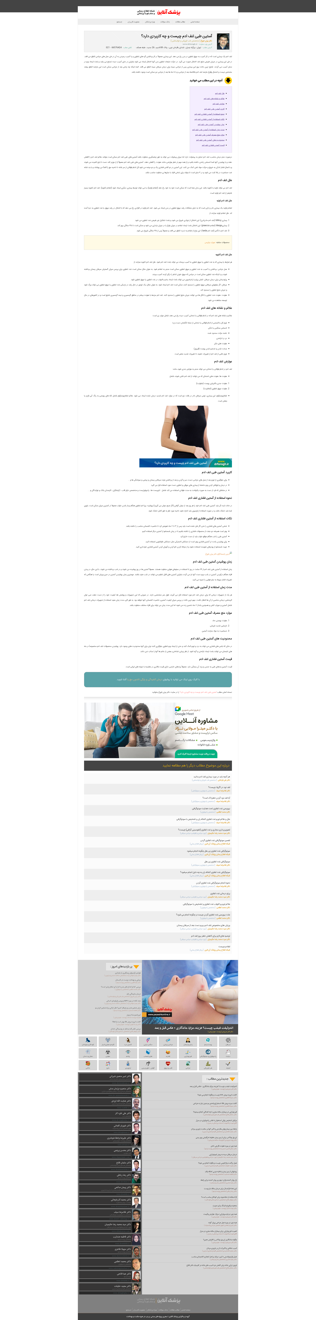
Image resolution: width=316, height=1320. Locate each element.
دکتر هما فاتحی (124, 1274)
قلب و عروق (168, 1068)
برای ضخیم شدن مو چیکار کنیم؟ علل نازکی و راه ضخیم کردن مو (118, 1008)
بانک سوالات (165, 22)
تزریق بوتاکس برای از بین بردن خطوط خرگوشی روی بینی (216, 1137)
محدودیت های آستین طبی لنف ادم (210, 140)
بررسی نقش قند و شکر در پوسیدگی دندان (126, 1028)
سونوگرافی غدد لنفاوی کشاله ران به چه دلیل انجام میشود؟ (205, 872)
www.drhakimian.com (121, 1231)
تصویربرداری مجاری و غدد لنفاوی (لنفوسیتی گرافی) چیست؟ (204, 830)
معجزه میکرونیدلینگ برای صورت (225, 1205)
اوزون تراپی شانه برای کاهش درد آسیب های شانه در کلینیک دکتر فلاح (212, 1265)
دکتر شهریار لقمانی (122, 1126)
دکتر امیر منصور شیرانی (120, 1076)
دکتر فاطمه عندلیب (122, 1237)
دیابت (228, 1056)
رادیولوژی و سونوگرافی (208, 1056)
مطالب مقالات (180, 22)
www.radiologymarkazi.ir (119, 1268)
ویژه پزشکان (150, 22)
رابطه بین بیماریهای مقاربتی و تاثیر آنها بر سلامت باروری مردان (214, 1129)
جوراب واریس (210, 242)
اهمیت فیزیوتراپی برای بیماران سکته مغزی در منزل (218, 1231)
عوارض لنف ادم (218, 104)
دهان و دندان (88, 1056)
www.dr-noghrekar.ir (121, 1120)
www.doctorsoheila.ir (121, 1255)
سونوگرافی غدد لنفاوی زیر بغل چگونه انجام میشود (208, 851)
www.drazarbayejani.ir (120, 1206)
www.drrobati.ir (123, 1181)
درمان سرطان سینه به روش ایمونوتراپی (223, 1154)
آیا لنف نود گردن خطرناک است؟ (216, 798)
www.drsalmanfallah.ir (120, 1169)
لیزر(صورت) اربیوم (134, 1015)
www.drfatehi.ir (123, 1280)
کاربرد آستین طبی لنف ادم (214, 109)
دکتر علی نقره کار (123, 1113)
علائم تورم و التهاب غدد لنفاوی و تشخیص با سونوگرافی (206, 904)
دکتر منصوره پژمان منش (120, 1089)
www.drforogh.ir (190, 44)
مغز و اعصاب (148, 1056)
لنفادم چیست (224, 946)
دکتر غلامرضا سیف (210, 790)
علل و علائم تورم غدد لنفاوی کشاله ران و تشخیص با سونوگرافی (203, 819)
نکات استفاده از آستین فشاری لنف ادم (209, 119)
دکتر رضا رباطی (124, 1175)
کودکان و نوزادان (88, 1044)
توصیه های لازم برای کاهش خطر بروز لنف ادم (210, 936)
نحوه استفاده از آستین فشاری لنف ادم (209, 114)
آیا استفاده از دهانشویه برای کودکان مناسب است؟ (219, 1197)
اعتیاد (228, 1068)
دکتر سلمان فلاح (123, 1163)
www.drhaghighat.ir (121, 1292)
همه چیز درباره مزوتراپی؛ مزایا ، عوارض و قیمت (220, 1214)
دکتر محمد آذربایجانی (121, 1200)
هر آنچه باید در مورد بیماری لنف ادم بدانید (212, 777)
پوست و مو (208, 1044)
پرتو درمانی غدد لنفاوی (220, 893)
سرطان (228, 1044)
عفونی (108, 1056)
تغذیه (168, 1056)
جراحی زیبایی (168, 1044)
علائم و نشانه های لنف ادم (214, 98)
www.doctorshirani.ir (121, 1083)
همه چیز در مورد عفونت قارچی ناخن (224, 1146)
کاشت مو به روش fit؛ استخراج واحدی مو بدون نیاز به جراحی (215, 1103)
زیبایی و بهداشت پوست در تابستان (128, 980)
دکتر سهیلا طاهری (123, 1249)
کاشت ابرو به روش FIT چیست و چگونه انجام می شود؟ (217, 1095)
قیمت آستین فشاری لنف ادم (213, 145)
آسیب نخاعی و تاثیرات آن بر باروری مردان (222, 1248)
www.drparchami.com (121, 1157)
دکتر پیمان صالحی (122, 1187)
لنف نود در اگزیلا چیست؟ (219, 787)
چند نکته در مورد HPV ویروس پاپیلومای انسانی (123, 1000)
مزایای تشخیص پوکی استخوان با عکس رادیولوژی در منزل (216, 1120)
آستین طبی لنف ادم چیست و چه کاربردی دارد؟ (198, 692)
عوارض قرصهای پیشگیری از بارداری (128, 973)
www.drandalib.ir (122, 1243)
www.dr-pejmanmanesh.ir (119, 1095)
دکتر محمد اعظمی (215, 812)
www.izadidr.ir (123, 1107)
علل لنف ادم (219, 93)
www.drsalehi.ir (123, 1194)
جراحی (188, 1068)
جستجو (119, 22)
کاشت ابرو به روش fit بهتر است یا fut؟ (126, 1021)
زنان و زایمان (188, 1044)
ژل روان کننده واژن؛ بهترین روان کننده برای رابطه (219, 1180)
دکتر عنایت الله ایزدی (121, 1101)
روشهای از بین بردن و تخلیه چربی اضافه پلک (221, 1171)
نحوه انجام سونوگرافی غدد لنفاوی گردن (213, 883)
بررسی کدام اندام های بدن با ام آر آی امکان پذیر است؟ (121, 987)
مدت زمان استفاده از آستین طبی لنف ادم (208, 129)
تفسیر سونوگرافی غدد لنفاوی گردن (215, 840)
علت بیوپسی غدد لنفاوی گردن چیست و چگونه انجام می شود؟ (203, 915)
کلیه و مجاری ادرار (108, 1044)
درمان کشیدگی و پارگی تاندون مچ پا (144, 680)
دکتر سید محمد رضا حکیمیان (205, 833)
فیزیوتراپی (188, 1056)
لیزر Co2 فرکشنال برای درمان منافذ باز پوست (220, 1188)
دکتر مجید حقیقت (122, 1286)
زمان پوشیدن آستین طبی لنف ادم (211, 124)
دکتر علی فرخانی (211, 780)
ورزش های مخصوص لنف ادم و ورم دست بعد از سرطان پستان (203, 925)
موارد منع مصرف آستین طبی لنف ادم (209, 135)
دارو (108, 1068)
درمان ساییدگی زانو (134, 994)
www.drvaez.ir (124, 1144)
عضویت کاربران (133, 22)
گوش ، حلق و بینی (148, 1068)
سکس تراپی (148, 1044)
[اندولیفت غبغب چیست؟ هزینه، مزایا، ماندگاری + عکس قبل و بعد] (190, 992)
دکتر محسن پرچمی (122, 1150)
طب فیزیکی (208, 1068)
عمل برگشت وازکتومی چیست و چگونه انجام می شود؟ (217, 1163)
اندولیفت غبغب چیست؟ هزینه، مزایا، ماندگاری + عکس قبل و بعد (194, 1028)
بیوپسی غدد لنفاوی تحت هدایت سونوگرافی (211, 808)
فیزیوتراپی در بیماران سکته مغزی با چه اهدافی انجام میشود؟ (215, 1112)
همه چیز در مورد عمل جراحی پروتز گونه (222, 1222)
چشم (128, 1056)
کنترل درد (128, 1044)
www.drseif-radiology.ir (119, 1218)
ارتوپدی (128, 1068)
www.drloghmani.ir (122, 1132)
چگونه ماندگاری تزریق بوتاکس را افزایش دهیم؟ (220, 1239)
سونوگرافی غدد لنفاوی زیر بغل (217, 861)
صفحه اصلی (195, 22)
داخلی (88, 1068)
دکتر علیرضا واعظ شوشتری (119, 1138)
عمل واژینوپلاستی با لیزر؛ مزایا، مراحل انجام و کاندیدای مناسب (214, 1256)
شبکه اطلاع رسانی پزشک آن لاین (210, 844)
